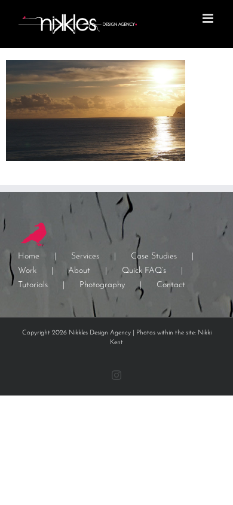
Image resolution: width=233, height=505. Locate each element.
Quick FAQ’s (144, 270)
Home (28, 256)
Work (27, 270)
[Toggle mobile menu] (209, 18)
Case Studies (154, 256)
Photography (102, 285)
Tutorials (33, 285)
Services (85, 256)
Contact (171, 285)
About (79, 270)
